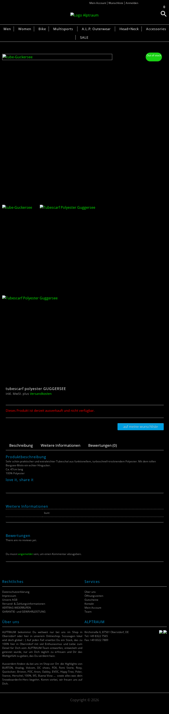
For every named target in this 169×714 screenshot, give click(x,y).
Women (24, 29)
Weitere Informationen (60, 445)
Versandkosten (41, 394)
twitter (13, 484)
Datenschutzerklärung (15, 592)
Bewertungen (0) (102, 445)
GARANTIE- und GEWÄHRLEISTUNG (24, 611)
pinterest (19, 484)
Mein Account (97, 3)
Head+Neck (129, 29)
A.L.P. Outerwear (96, 29)
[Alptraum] (84, 15)
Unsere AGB (9, 600)
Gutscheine (91, 600)
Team (88, 611)
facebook (8, 484)
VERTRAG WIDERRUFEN (16, 608)
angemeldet (25, 554)
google (24, 484)
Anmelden (132, 3)
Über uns (90, 592)
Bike (42, 29)
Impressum (9, 596)
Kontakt (89, 604)
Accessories (156, 29)
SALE (84, 37)
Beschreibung (21, 445)
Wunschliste (115, 3)
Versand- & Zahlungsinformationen (23, 604)
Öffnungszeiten (93, 596)
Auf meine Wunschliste (140, 426)
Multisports (63, 29)
